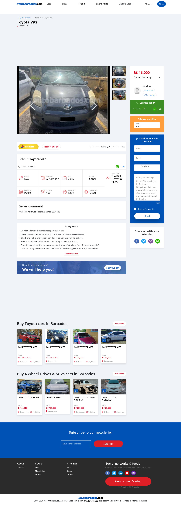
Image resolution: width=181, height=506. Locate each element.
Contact (20, 467)
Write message (149, 95)
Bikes (64, 3)
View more (119, 323)
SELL (161, 4)
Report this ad (51, 146)
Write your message (145, 177)
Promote (29, 146)
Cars (49, 3)
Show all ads (148, 90)
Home (37, 18)
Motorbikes (40, 471)
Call (123, 166)
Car (41, 18)
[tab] (147, 77)
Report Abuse (71, 253)
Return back (25, 18)
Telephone (145, 166)
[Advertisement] (54, 47)
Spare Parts (102, 3)
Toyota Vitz (48, 18)
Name (139, 148)
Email (138, 158)
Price (138, 124)
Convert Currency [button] (142, 77)
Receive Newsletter (146, 209)
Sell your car (112, 267)
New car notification (128, 481)
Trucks (81, 3)
